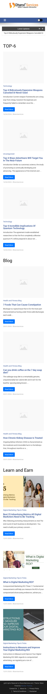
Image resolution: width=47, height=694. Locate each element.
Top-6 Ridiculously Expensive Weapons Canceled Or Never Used (23, 34)
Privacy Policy (34, 688)
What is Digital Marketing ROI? (18, 582)
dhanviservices (18, 114)
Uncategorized (8, 154)
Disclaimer (33, 691)
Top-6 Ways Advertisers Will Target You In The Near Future (23, 159)
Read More (9, 109)
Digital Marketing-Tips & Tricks (14, 510)
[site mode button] (40, 20)
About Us (23, 688)
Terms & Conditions (19, 691)
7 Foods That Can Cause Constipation (22, 304)
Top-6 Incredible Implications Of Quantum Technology (19, 227)
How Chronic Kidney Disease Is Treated (22, 438)
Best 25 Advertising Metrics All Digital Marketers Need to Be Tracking (22, 515)
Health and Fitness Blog (12, 301)
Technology (7, 86)
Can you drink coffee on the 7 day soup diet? (22, 371)
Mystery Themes (26, 686)
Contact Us (13, 688)
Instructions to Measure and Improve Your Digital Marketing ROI (21, 648)
